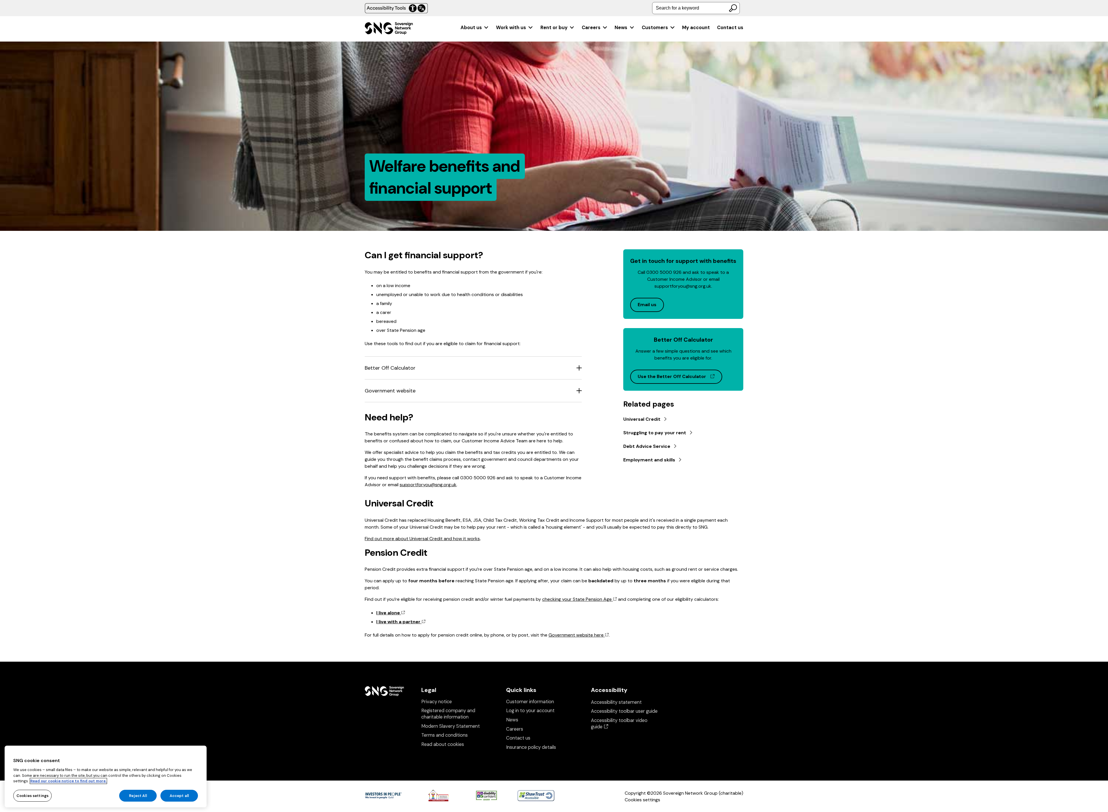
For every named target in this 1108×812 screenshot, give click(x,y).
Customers (655, 28)
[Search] (733, 8)
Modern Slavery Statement (450, 726)
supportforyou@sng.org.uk (428, 485)
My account (696, 28)
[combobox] (696, 8)
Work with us (511, 28)
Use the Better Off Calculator (680, 376)
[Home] (389, 29)
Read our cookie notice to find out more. (68, 781)
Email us (647, 305)
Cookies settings (642, 800)
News (621, 28)
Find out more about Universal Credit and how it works (422, 539)
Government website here (577, 635)
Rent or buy (554, 28)
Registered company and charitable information (448, 714)
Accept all (179, 795)
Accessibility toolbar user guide (624, 711)
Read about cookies (442, 744)
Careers (591, 28)
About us (471, 28)
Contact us (730, 28)
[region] (106, 776)
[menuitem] (475, 27)
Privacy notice (436, 702)
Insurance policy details (531, 747)
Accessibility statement (616, 702)
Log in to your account (530, 711)
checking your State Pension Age (577, 599)
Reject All (138, 795)
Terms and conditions (444, 735)
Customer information (530, 702)
